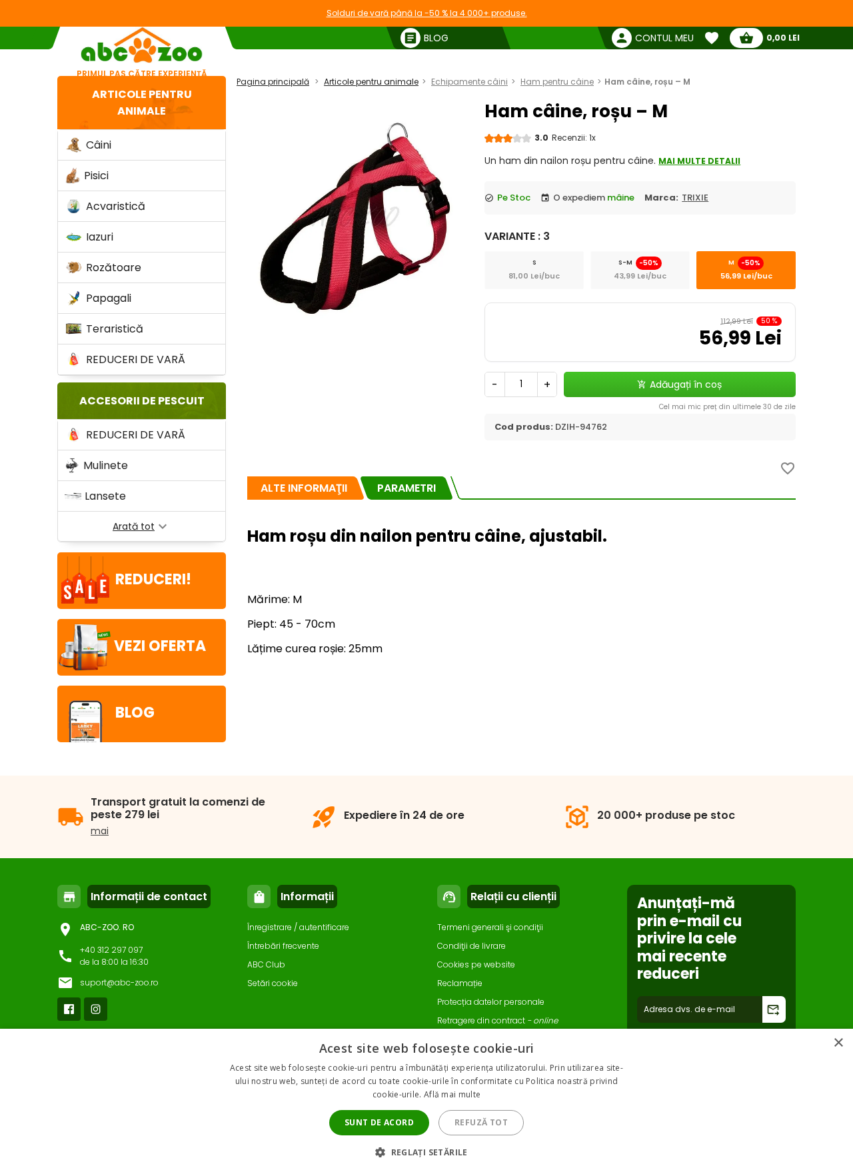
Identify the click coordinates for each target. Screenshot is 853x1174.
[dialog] (426, 1101)
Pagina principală (273, 81)
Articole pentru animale (371, 81)
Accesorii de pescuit (142, 400)
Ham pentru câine (557, 81)
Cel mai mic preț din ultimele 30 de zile (727, 407)
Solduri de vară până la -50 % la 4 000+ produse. (427, 13)
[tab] (304, 488)
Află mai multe (452, 1094)
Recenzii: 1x (574, 137)
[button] (426, 1151)
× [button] (838, 1043)
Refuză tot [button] (481, 1122)
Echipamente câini (469, 81)
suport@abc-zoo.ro (119, 982)
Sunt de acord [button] (379, 1122)
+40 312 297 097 (111, 949)
